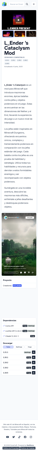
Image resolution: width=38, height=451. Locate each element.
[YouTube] (7, 437)
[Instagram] (31, 437)
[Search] (26, 4)
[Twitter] (14, 437)
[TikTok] (19, 437)
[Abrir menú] (33, 4)
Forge (30, 347)
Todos (8, 347)
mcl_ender (17, 286)
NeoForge (19, 347)
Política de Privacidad (11, 448)
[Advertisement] (19, 75)
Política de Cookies (28, 448)
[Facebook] (25, 437)
